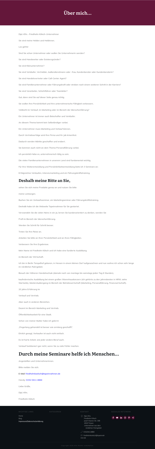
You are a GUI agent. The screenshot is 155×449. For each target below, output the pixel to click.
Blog (20, 419)
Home (21, 416)
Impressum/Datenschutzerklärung (31, 421)
